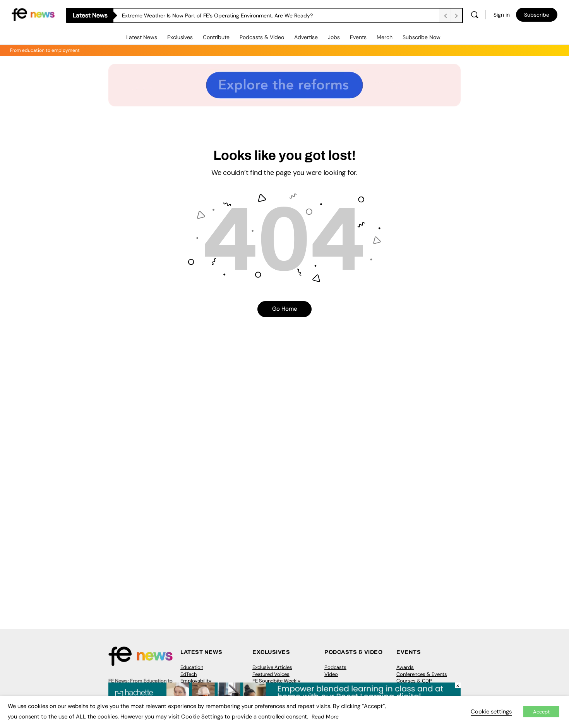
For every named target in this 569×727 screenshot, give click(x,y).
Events (358, 37)
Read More (325, 716)
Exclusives (180, 37)
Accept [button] (541, 711)
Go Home (284, 309)
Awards (405, 667)
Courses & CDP (414, 680)
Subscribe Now (421, 37)
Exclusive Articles (272, 667)
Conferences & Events (421, 674)
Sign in (502, 14)
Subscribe (536, 14)
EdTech (188, 674)
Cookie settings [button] (491, 711)
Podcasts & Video (262, 37)
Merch (384, 37)
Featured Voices (271, 674)
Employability (195, 680)
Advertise (306, 37)
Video (331, 674)
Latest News (141, 37)
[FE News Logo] (33, 14)
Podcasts (335, 667)
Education (191, 667)
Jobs (334, 37)
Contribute (216, 37)
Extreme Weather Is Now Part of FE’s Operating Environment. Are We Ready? (217, 15)
